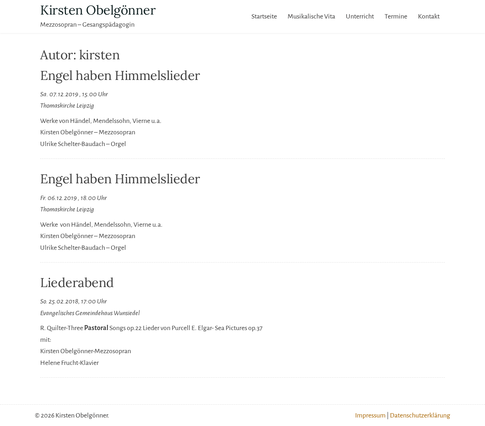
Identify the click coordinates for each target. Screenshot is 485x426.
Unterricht (360, 16)
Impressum (370, 415)
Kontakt (429, 16)
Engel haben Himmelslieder (120, 75)
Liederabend (77, 282)
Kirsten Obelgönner (98, 10)
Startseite (264, 16)
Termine (396, 16)
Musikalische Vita (311, 16)
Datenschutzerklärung (420, 415)
